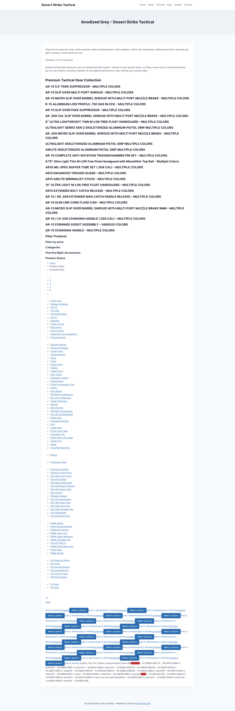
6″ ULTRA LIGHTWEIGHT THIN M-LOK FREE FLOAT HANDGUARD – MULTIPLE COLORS (107, 122)
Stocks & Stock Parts (61, 473)
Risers (54, 455)
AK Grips (55, 564)
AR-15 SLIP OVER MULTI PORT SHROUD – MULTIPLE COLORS (89, 92)
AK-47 (54, 317)
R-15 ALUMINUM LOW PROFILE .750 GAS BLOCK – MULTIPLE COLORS (95, 104)
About (151, 5)
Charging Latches (59, 378)
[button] (52, 610)
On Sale (55, 587)
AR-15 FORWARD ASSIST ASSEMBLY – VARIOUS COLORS (86, 224)
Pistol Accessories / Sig (62, 384)
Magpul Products (59, 304)
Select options (78, 610)
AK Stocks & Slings (60, 560)
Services (160, 5)
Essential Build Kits (60, 448)
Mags (54, 444)
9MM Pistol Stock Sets (62, 546)
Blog (169, 5)
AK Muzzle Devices (60, 567)
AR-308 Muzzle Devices (63, 486)
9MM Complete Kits (61, 540)
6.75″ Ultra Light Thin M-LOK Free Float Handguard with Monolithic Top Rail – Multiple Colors (112, 161)
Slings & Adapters (60, 348)
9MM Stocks (57, 523)
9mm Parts (56, 550)
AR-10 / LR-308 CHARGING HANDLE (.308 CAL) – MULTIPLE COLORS (95, 218)
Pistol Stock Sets (59, 431)
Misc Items (56, 327)
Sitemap (188, 5)
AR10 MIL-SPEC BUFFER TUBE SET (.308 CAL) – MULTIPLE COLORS (94, 167)
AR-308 (55, 311)
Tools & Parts (57, 324)
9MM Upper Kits (59, 533)
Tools (53, 361)
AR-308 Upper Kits (60, 506)
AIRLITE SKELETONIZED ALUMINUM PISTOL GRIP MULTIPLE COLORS (95, 149)
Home (142, 5)
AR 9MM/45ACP (59, 314)
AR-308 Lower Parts (61, 476)
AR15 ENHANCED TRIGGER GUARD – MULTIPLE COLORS (85, 173)
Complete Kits (58, 434)
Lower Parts (57, 351)
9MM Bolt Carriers (60, 530)
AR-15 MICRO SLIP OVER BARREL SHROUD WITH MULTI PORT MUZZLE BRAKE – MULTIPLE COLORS (117, 98)
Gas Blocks (56, 391)
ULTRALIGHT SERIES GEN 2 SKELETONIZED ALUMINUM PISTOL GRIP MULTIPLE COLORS (109, 127)
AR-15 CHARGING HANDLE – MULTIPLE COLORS (80, 230)
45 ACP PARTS (58, 543)
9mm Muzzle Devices (61, 526)
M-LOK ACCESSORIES (62, 414)
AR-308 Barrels (58, 513)
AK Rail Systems (59, 577)
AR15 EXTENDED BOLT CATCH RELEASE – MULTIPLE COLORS (89, 191)
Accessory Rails (59, 462)
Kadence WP (144, 703)
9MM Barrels (57, 553)
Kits (53, 424)
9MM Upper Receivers (62, 536)
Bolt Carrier (56, 493)
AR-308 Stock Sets (60, 516)
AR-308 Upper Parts (61, 489)
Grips (53, 358)
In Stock (55, 584)
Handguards (57, 381)
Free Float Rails (58, 479)
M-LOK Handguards (61, 398)
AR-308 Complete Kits (62, 509)
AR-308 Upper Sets (60, 502)
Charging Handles (60, 421)
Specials (55, 321)
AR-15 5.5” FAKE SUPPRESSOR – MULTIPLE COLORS (82, 86)
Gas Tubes (56, 374)
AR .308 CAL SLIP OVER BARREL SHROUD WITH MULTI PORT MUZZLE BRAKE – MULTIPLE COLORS (116, 116)
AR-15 (54, 307)
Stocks (54, 368)
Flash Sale (56, 301)
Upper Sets (56, 428)
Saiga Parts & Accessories (64, 334)
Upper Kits (56, 441)
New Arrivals (57, 331)
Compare (64, 610)
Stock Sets (56, 418)
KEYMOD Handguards (62, 394)
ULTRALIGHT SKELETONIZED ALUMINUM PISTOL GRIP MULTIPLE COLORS (99, 144)
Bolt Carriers (57, 408)
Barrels (54, 404)
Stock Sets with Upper (62, 438)
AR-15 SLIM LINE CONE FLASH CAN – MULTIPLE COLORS (86, 202)
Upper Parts (57, 371)
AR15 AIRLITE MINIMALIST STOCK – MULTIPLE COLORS (85, 179)
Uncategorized (58, 337)
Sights (54, 388)
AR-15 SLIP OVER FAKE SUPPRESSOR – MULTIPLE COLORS (87, 110)
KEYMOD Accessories (61, 411)
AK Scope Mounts (60, 570)
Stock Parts (57, 364)
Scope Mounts (58, 354)
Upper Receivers (59, 401)
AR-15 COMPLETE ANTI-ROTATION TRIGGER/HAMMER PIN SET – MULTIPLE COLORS (106, 155)
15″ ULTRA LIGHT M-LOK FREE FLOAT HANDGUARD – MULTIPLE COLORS (97, 185)
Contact (178, 5)
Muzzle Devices (58, 344)
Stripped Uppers (59, 496)
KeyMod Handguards (61, 483)
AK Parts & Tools (59, 574)
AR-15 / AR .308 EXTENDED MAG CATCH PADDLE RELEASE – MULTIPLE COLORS (103, 196)
